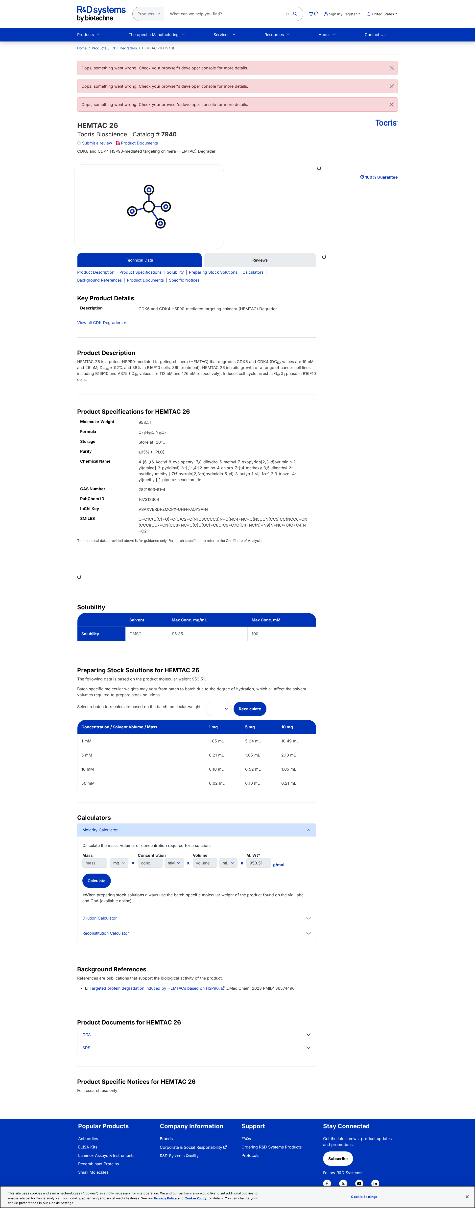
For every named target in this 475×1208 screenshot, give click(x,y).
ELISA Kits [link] (87, 1147)
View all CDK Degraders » (101, 322)
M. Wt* (253, 855)
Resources (274, 34)
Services (221, 34)
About (324, 34)
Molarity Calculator (100, 829)
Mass (87, 855)
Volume (200, 855)
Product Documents (139, 143)
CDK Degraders (124, 48)
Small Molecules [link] (93, 1172)
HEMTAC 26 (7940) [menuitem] (158, 48)
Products (85, 34)
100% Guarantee (381, 177)
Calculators (252, 272)
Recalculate (250, 708)
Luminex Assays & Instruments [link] (106, 1155)
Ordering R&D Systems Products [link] (271, 1147)
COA (86, 1034)
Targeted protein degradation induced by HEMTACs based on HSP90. (155, 988)
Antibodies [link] (88, 1138)
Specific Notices (184, 280)
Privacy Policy (165, 1198)
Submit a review (97, 143)
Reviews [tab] (260, 260)
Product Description (95, 272)
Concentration (152, 855)
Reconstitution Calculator (105, 933)
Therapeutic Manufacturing (154, 34)
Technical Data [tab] (139, 260)
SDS (86, 1047)
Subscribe (338, 1158)
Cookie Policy (196, 1198)
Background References (99, 280)
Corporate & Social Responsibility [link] (191, 1147)
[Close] (392, 68)
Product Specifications (140, 272)
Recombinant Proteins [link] (98, 1163)
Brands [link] (166, 1138)
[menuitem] (82, 48)
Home (82, 48)
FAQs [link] (246, 1138)
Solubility (175, 272)
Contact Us (375, 34)
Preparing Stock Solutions (213, 272)
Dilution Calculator (99, 918)
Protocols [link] (250, 1155)
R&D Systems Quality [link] (179, 1155)
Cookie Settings (364, 1196)
